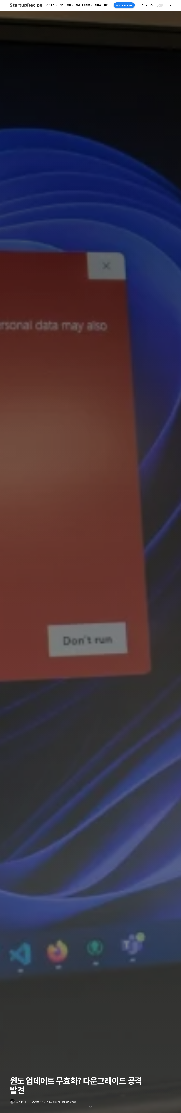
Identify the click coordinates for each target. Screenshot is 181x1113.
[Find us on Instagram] (152, 5)
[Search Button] (170, 5)
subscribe (125, 5)
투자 (69, 5)
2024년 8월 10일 (38, 1101)
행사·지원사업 (83, 5)
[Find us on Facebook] (142, 5)
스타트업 (50, 5)
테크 (62, 5)
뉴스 (50, 1101)
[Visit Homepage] (26, 5)
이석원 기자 (23, 1101)
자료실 (98, 5)
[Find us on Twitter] (147, 5)
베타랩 (107, 5)
